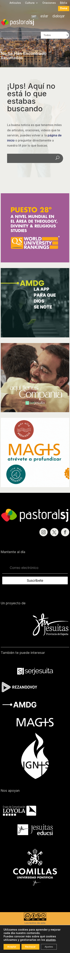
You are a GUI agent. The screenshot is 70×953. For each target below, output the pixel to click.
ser (33, 16)
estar (44, 16)
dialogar (58, 16)
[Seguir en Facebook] (65, 532)
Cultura (30, 3)
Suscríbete (35, 580)
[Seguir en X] (54, 532)
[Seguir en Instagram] (43, 532)
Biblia (63, 3)
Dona (63, 8)
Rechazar (30, 946)
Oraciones (49, 3)
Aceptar (11, 946)
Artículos (15, 3)
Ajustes (49, 946)
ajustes (51, 939)
